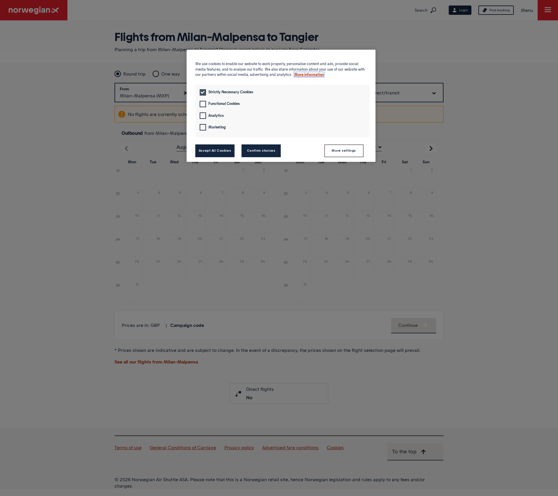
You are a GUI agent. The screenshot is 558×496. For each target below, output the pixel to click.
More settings (344, 150)
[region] (281, 106)
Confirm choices (261, 150)
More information (309, 74)
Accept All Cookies (215, 150)
